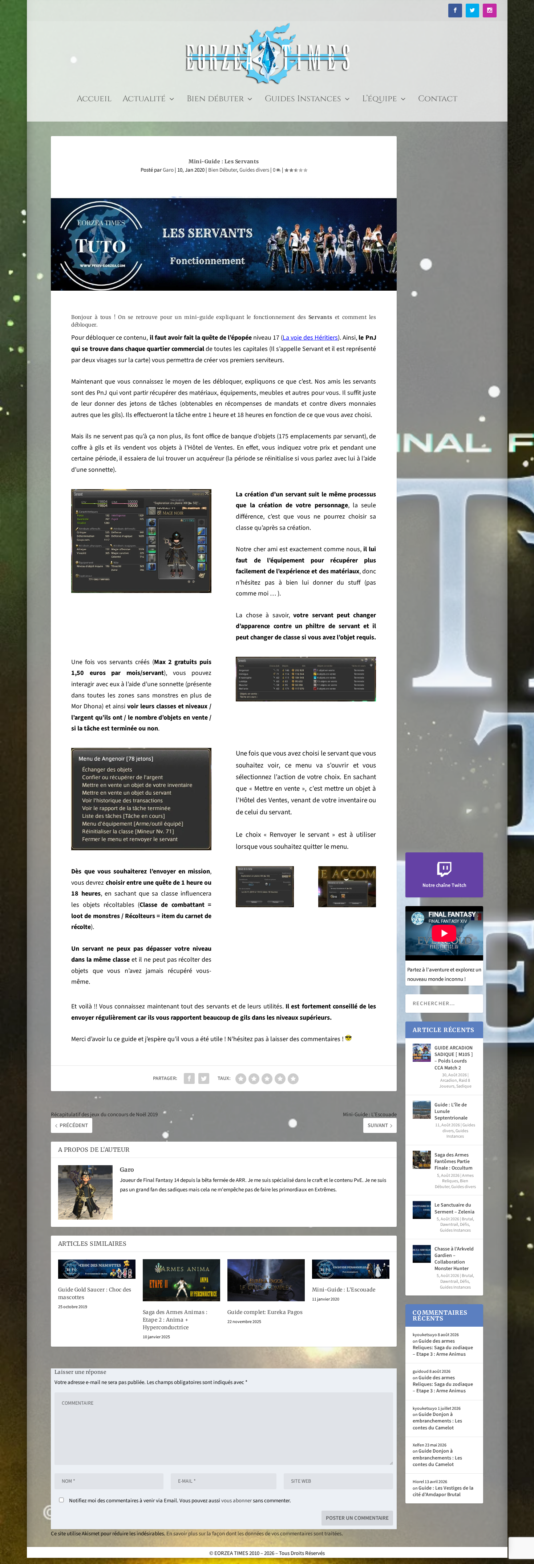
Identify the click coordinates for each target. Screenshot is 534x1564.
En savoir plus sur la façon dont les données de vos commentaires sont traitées (253, 1534)
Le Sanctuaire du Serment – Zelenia (454, 1208)
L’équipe (379, 100)
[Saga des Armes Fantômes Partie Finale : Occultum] (422, 1160)
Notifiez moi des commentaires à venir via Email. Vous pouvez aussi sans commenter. (179, 1500)
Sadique (464, 1086)
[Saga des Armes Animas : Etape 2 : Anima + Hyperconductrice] (181, 1280)
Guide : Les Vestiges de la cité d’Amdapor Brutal (443, 1491)
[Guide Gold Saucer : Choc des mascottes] (96, 1269)
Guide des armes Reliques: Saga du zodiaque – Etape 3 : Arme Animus (443, 1348)
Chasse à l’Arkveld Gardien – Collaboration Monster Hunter (454, 1259)
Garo (168, 170)
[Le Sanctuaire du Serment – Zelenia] (422, 1210)
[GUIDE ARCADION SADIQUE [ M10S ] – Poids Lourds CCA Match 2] (422, 1053)
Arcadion (448, 1080)
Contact (437, 100)
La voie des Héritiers (310, 337)
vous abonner (236, 1500)
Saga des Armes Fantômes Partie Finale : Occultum (453, 1161)
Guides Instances (303, 100)
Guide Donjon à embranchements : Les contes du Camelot (437, 1421)
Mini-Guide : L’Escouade (344, 1289)
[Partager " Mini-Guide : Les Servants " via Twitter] (204, 1078)
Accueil (94, 100)
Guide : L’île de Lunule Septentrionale (451, 1111)
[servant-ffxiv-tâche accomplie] (347, 905)
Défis (464, 1224)
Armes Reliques (458, 1178)
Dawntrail (449, 1224)
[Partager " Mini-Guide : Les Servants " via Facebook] (189, 1078)
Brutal (467, 1219)
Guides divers (254, 170)
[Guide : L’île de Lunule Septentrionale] (422, 1110)
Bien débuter (215, 100)
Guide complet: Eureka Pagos (265, 1312)
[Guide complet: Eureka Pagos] (266, 1280)
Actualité (144, 100)
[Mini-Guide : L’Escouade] (350, 1269)
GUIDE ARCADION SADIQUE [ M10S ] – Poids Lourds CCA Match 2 (453, 1058)
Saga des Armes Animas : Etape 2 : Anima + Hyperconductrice (175, 1320)
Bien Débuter (222, 170)
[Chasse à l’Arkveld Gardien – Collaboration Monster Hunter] (422, 1254)
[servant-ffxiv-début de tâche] (265, 905)
